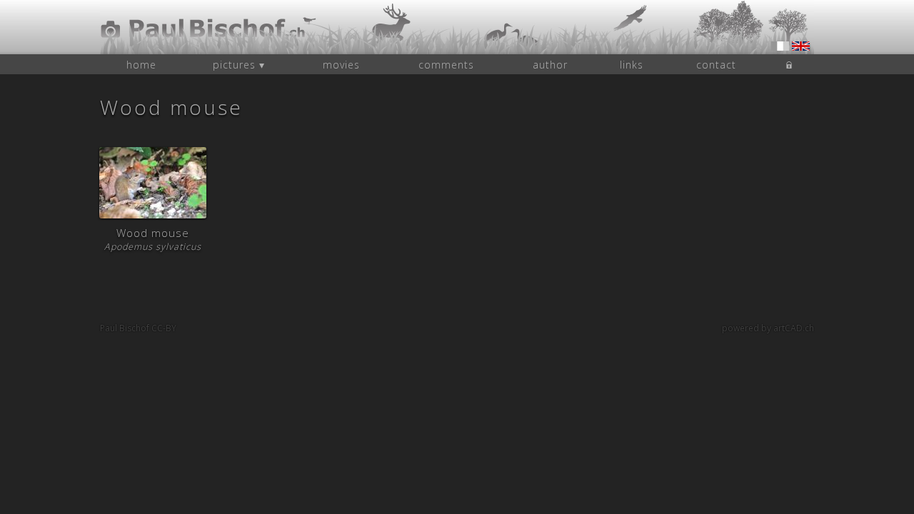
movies (341, 64)
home (141, 64)
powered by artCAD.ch (768, 328)
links (631, 64)
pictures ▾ (239, 64)
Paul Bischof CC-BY (138, 328)
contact (716, 64)
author (550, 64)
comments (446, 64)
